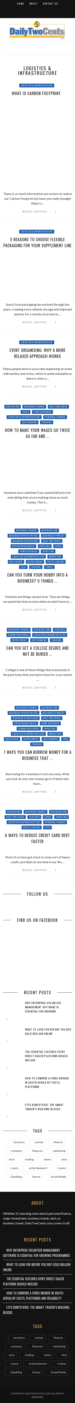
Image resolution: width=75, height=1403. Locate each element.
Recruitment (34, 562)
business (19, 1142)
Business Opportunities (23, 535)
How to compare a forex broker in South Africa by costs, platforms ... (47, 1082)
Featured (44, 546)
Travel (49, 567)
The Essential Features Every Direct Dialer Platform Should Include (46, 1055)
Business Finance (34, 406)
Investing (48, 551)
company (16, 1150)
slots (64, 1159)
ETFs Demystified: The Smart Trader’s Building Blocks (44, 1107)
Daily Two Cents (58, 406)
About (33, 3)
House (36, 1176)
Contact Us (50, 3)
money (39, 1142)
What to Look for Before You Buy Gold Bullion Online (48, 1031)
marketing (59, 1150)
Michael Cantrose (34, 211)
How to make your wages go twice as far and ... (37, 433)
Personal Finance (55, 417)
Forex (25, 412)
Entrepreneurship (23, 546)
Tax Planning (29, 422)
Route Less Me (55, 562)
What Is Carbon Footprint (37, 93)
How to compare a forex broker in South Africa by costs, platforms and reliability (33, 1296)
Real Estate (16, 562)
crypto (14, 1168)
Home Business (42, 412)
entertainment (38, 1168)
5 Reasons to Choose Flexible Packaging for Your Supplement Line (37, 242)
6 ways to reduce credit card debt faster (37, 838)
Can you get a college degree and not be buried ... (37, 651)
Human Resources (18, 635)
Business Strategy (53, 535)
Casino (61, 1168)
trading (29, 1159)
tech (12, 1159)
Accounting (12, 406)
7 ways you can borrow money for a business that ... (38, 755)
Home (20, 3)
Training (47, 422)
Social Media (58, 1176)
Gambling (16, 1176)
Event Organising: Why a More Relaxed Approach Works (38, 353)
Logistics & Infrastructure (37, 85)
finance (58, 1142)
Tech (23, 567)
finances (37, 1150)
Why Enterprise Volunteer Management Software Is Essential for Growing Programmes (43, 1009)
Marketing (55, 556)
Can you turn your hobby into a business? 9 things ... (37, 578)
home (47, 1159)
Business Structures (25, 541)
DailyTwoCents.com (39, 1223)
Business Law (49, 530)
